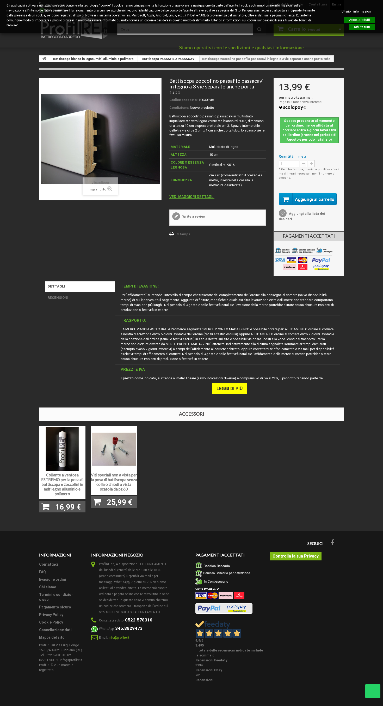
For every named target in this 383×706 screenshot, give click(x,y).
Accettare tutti (359, 20)
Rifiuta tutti (362, 27)
